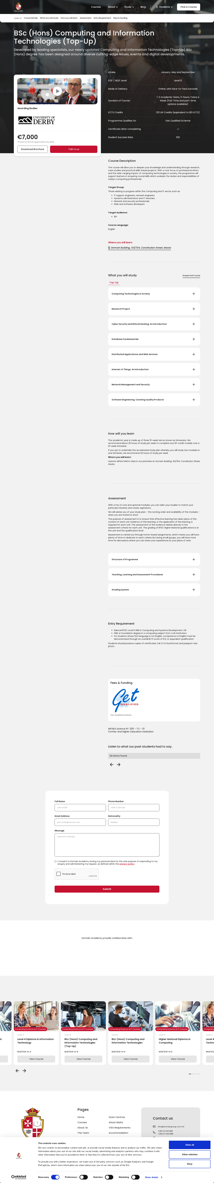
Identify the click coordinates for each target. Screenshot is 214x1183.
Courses (96, 7)
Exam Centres (117, 1117)
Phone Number (116, 801)
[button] (112, 6)
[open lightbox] (57, 91)
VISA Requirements (119, 1127)
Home (80, 1117)
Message (59, 830)
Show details (151, 1177)
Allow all (189, 1145)
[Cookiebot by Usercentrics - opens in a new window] (19, 1177)
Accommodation (118, 1133)
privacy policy (127, 863)
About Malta (116, 1122)
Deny (189, 1164)
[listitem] (36, 1033)
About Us (82, 1127)
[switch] (83, 1177)
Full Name (60, 801)
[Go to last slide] (17, 1070)
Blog (143, 7)
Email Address (62, 816)
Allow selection (190, 1154)
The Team (83, 1133)
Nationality (114, 816)
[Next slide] (24, 1070)
